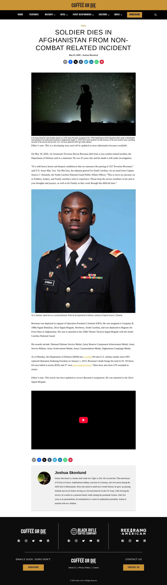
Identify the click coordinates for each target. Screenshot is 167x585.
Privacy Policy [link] (84, 567)
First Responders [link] (82, 15)
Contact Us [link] (133, 567)
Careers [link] (96, 567)
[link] (83, 5)
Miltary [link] (49, 15)
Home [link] (20, 15)
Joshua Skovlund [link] (90, 55)
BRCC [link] (117, 15)
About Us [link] (72, 567)
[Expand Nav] (53, 14)
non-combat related (82, 365)
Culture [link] (103, 15)
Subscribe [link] (134, 15)
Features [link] (34, 15)
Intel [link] (62, 15)
